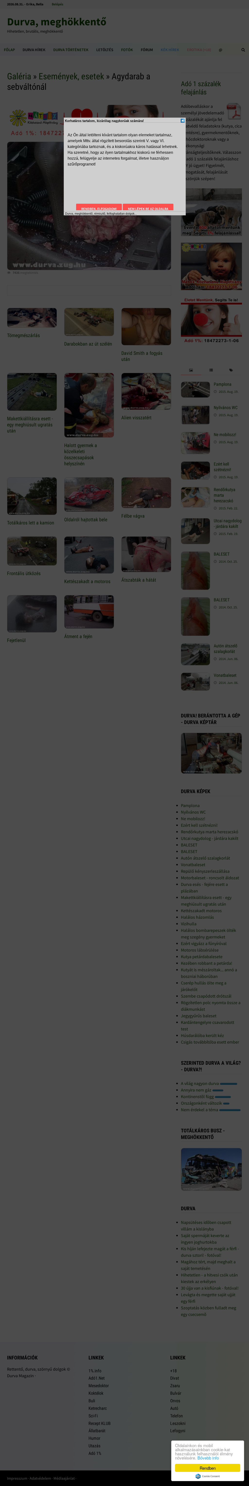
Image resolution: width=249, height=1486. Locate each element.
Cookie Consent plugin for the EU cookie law (208, 1476)
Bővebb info (208, 1458)
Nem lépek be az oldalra (148, 209)
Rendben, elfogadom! (99, 209)
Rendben (208, 1468)
